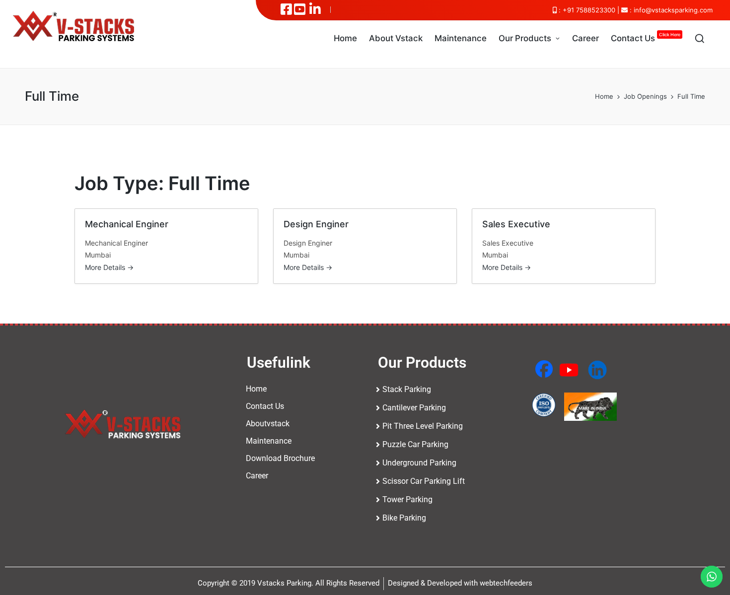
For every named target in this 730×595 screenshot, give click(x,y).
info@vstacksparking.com (673, 10)
